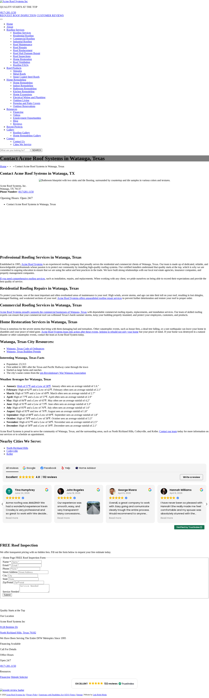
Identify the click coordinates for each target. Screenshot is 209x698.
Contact (11, 138)
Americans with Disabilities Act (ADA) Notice (57, 695)
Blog (15, 120)
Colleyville (12, 451)
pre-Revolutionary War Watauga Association (63, 373)
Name (7, 561)
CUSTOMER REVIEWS (50, 15)
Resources (12, 109)
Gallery (10, 129)
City (5, 575)
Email (7, 565)
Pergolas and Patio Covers (26, 103)
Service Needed (11, 591)
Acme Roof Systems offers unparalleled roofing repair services (89, 298)
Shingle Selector (19, 677)
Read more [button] (12, 518)
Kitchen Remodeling (23, 91)
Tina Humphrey (25, 490)
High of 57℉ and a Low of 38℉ (34, 386)
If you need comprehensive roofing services (22, 278)
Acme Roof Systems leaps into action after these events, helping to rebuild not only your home (89, 331)
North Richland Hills (17, 448)
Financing (18, 112)
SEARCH (36, 150)
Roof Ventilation (21, 62)
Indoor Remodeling (23, 85)
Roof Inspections (22, 56)
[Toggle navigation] (1, 19)
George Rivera (127, 490)
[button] (29, 467)
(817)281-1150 (26, 191)
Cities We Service (22, 144)
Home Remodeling (16, 79)
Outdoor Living (21, 100)
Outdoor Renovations (24, 106)
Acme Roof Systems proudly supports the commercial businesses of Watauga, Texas (43, 312)
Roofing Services (15, 29)
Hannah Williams (181, 490)
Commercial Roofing (24, 38)
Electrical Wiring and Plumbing (29, 97)
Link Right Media (100, 695)
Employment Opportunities (27, 118)
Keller (10, 453)
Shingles (17, 71)
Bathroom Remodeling (25, 88)
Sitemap (79, 695)
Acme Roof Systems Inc (15, 695)
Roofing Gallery (21, 132)
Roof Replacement (22, 50)
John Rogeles (75, 490)
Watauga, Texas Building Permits (24, 351)
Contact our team (168, 431)
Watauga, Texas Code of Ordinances (25, 348)
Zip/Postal (8, 582)
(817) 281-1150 (8, 12)
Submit (7, 595)
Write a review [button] (191, 477)
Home (10, 24)
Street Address (10, 572)
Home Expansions (22, 94)
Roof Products (14, 68)
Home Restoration (22, 59)
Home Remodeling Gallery (27, 135)
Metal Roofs (19, 73)
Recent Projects (15, 126)
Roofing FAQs (20, 65)
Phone (6, 568)
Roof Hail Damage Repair (26, 53)
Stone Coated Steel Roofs (26, 76)
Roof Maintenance (22, 44)
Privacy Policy (32, 695)
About (10, 26)
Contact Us (19, 141)
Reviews (17, 123)
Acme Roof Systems (32, 264)
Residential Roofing (23, 35)
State (5, 579)
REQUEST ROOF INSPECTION (18, 15)
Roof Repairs (20, 47)
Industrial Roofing (22, 41)
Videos (16, 115)
